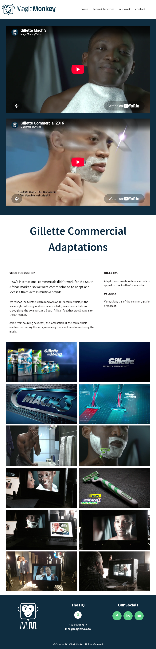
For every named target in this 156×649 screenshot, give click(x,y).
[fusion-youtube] (139, 615)
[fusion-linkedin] (128, 615)
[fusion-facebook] (117, 615)
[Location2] (78, 613)
